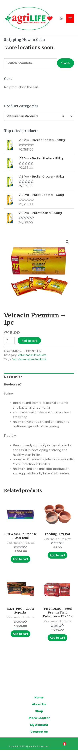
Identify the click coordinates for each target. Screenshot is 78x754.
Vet (14, 359)
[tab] (39, 377)
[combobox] (39, 116)
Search (65, 63)
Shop (39, 711)
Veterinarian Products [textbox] (35, 116)
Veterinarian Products (32, 354)
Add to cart (29, 341)
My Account (39, 725)
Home (39, 697)
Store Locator (39, 718)
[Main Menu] (70, 18)
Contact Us (39, 732)
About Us (39, 704)
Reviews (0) (13, 384)
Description (13, 377)
